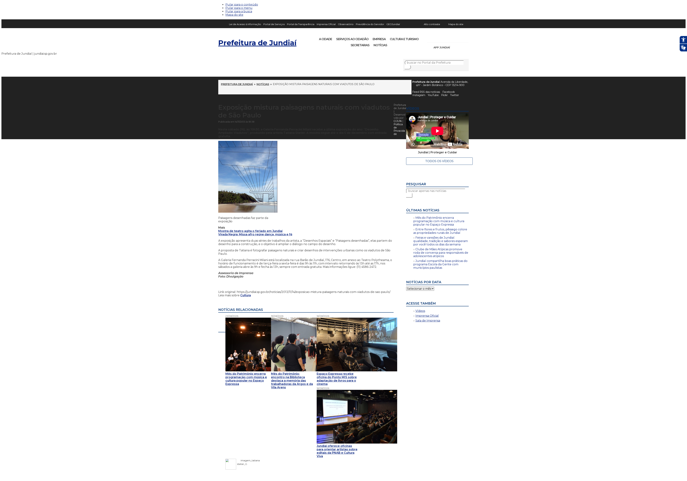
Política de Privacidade (399, 129)
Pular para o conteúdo (241, 4)
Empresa (379, 39)
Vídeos (420, 311)
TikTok (442, 38)
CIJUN (398, 121)
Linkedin (454, 38)
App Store (454, 47)
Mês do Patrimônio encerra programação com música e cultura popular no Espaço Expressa (438, 221)
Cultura (245, 295)
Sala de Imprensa (427, 320)
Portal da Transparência (300, 24)
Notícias (380, 45)
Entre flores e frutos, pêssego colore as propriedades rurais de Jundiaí (440, 231)
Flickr (460, 38)
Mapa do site (234, 14)
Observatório (346, 24)
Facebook (448, 92)
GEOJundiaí (393, 24)
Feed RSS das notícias (426, 92)
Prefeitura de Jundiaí (257, 42)
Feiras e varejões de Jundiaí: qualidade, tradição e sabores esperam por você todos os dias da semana (440, 241)
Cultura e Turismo (404, 39)
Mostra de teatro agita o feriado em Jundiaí (250, 231)
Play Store (460, 47)
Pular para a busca (238, 11)
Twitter (454, 95)
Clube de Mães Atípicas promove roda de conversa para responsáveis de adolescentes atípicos (440, 253)
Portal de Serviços (274, 24)
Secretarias (360, 45)
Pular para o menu (238, 8)
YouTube (448, 38)
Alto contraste (432, 24)
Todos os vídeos (439, 161)
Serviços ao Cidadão (352, 39)
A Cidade (325, 39)
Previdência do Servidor (370, 24)
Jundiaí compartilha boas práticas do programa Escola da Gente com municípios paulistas (440, 264)
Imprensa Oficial (326, 24)
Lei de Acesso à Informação (245, 24)
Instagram (436, 38)
